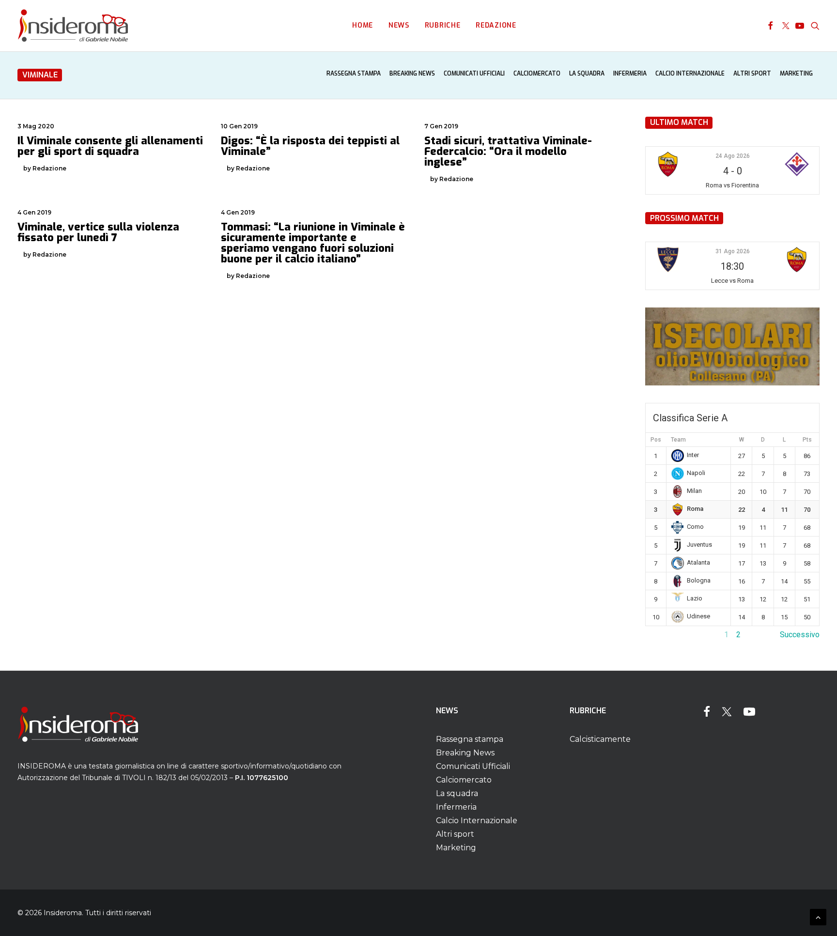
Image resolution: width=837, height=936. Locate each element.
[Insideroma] (72, 26)
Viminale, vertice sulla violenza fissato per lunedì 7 (98, 232)
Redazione (496, 25)
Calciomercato (536, 73)
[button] (770, 25)
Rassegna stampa (353, 73)
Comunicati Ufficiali (474, 73)
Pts (807, 439)
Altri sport (752, 73)
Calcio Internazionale (690, 73)
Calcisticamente (600, 739)
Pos (656, 439)
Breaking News (412, 73)
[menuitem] (362, 25)
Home (362, 25)
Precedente (665, 634)
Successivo (800, 634)
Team (678, 439)
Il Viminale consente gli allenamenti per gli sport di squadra (110, 146)
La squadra (586, 73)
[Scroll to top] (818, 916)
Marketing (796, 73)
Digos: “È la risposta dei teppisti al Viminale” (310, 146)
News (398, 25)
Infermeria (630, 73)
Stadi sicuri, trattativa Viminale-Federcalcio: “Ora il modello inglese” (508, 151)
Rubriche (443, 25)
